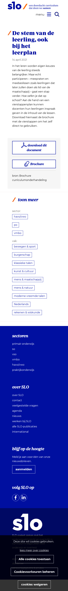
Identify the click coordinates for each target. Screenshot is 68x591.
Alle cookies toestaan (34, 559)
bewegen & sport (25, 246)
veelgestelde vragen (25, 405)
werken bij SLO (21, 421)
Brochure (38, 165)
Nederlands (21, 304)
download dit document (37, 147)
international (20, 431)
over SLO (17, 395)
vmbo (17, 233)
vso (14, 354)
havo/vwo (20, 216)
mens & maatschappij (27, 279)
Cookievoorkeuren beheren (34, 572)
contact (17, 400)
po (15, 224)
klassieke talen (23, 263)
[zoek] (57, 14)
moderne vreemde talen (29, 295)
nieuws (16, 416)
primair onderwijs (23, 343)
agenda (17, 410)
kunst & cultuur (24, 271)
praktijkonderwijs (23, 369)
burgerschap (22, 254)
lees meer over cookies (34, 550)
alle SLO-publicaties (24, 426)
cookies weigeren (34, 584)
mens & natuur (23, 287)
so (13, 349)
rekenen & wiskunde (27, 312)
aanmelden (24, 470)
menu (40, 14)
